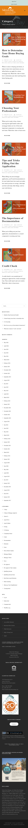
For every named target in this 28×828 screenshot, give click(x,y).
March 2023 (6, 397)
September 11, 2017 (8, 269)
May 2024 (6, 356)
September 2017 (7, 500)
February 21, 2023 (8, 60)
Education (4, 62)
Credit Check (9, 266)
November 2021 (7, 445)
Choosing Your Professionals (10, 109)
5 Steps (5, 61)
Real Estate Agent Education (10, 578)
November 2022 (7, 411)
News (5, 561)
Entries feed (6, 601)
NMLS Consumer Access (8, 646)
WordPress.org (7, 607)
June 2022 (6, 428)
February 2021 (7, 455)
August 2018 (7, 490)
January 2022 (7, 442)
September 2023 (7, 376)
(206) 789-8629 (14, 4)
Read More (7, 83)
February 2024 (7, 363)
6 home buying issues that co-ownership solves (14, 318)
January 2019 (7, 483)
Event (5, 547)
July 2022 (6, 425)
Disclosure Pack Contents (9, 625)
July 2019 (6, 479)
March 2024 (6, 359)
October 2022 (7, 414)
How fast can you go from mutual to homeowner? (14, 325)
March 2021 (6, 452)
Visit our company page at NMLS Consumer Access (14, 744)
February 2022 (7, 438)
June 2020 (6, 466)
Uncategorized (7, 588)
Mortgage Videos (12, 62)
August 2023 (7, 380)
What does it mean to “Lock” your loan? (12, 328)
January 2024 (7, 366)
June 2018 (6, 493)
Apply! (5, 635)
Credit (5, 537)
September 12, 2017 (8, 170)
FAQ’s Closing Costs (8, 632)
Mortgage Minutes (8, 554)
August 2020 (7, 462)
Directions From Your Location (8, 683)
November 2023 (7, 370)
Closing (5, 526)
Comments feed (7, 604)
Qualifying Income (8, 571)
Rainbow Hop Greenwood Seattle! (11, 315)
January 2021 (7, 459)
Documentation (7, 540)
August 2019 (7, 476)
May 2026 (6, 342)
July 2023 (6, 383)
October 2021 (7, 449)
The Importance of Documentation (12, 219)
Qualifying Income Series (9, 574)
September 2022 (7, 418)
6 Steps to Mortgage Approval (15, 61)
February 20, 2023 (8, 114)
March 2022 (6, 435)
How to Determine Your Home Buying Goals (13, 53)
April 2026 (6, 346)
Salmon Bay (19, 60)
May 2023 (6, 390)
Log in (5, 597)
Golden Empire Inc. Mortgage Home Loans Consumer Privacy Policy (12, 642)
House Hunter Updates (9, 550)
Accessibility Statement (9, 622)
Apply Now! (14, 1)
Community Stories (8, 533)
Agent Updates (7, 523)
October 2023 (7, 373)
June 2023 (6, 387)
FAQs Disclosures (7, 629)
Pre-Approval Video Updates (10, 568)
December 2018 (7, 486)
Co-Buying (6, 530)
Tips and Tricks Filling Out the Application (11, 163)
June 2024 (6, 352)
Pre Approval (7, 564)
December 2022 (7, 407)
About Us (6, 516)
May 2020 (6, 469)
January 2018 (7, 497)
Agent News (6, 519)
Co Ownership (7, 321)
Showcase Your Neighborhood (10, 585)
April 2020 (6, 473)
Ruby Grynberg (20, 62)
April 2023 (6, 394)
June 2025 (6, 349)
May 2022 (6, 431)
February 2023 (7, 401)
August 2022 (7, 421)
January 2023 (7, 404)
